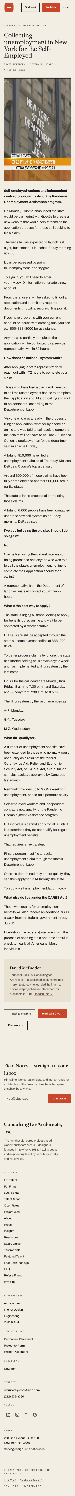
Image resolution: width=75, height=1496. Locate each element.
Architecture (12, 1303)
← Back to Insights (19, 1013)
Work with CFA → (52, 1013)
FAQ (7, 1269)
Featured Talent (14, 1256)
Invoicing (9, 1281)
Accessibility (31, 1479)
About (8, 1218)
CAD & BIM (11, 1322)
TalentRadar (12, 1199)
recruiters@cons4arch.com (22, 1390)
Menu (66, 7)
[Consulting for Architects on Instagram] (17, 1414)
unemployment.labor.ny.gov (28, 268)
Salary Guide (12, 1243)
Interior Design (13, 1309)
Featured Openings (16, 1262)
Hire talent (51, 7)
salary (63, 795)
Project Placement (16, 1351)
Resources (11, 1237)
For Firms (10, 1186)
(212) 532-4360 (14, 1396)
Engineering (11, 1316)
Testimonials (12, 1250)
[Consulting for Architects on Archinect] (26, 1414)
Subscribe (59, 1098)
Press (8, 1224)
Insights (10, 25)
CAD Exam (11, 1193)
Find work (30, 7)
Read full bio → (43, 994)
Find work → (15, 1025)
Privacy (10, 1479)
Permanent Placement (18, 1339)
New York (11, 789)
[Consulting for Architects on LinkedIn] (8, 1414)
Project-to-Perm (14, 1345)
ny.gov (16, 282)
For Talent (10, 1180)
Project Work (12, 1212)
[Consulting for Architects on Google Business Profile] (34, 1414)
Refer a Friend (13, 1275)
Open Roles (11, 1205)
